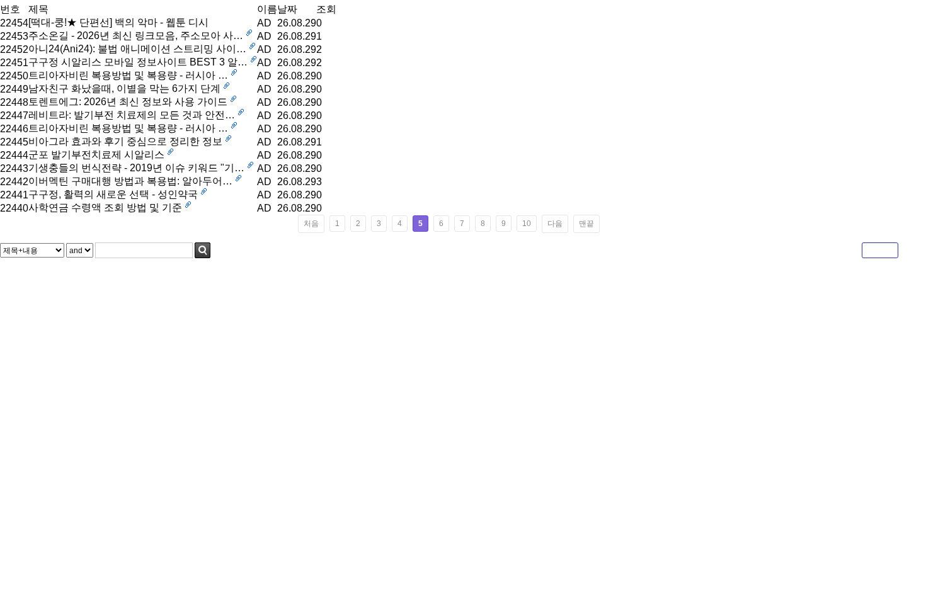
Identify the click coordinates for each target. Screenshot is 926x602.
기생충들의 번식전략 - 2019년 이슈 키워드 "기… (136, 167)
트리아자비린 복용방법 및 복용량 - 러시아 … (128, 75)
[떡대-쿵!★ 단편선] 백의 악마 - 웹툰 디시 (118, 22)
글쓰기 (880, 250)
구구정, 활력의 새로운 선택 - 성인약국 (113, 194)
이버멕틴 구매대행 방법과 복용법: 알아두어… (130, 181)
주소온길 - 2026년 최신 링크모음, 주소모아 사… (135, 35)
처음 (311, 223)
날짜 (287, 9)
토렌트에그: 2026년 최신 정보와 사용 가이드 (127, 101)
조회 (326, 9)
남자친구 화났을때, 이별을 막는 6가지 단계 (124, 88)
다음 (555, 223)
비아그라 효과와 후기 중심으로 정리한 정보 (125, 141)
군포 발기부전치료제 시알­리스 (96, 154)
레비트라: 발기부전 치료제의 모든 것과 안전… (131, 115)
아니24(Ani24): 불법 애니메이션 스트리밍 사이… (137, 48)
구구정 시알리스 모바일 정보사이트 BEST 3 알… (138, 62)
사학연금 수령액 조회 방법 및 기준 (105, 207)
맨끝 (586, 223)
